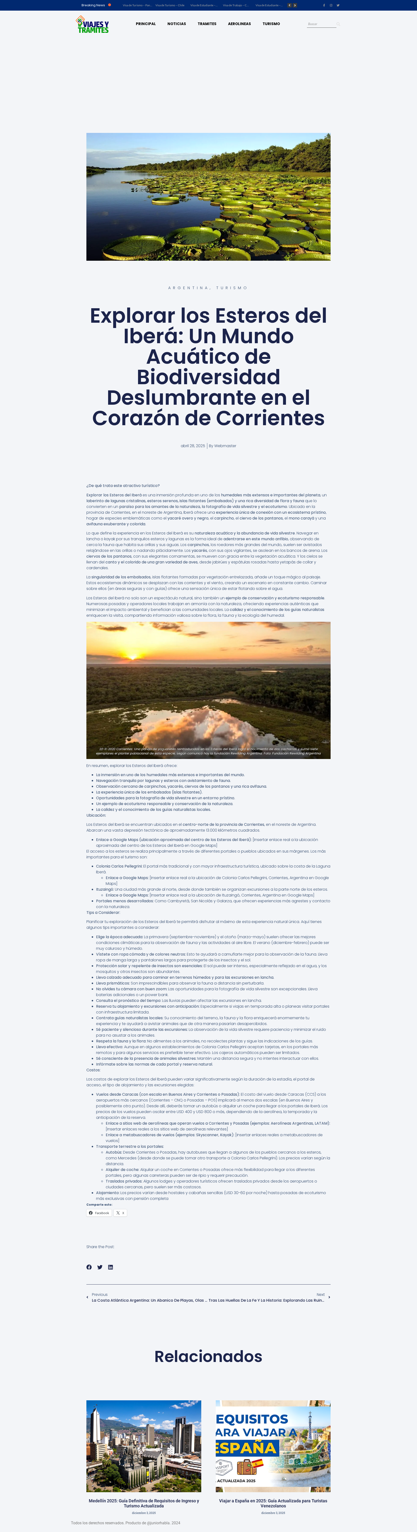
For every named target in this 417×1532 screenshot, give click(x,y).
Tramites (207, 23)
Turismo (271, 23)
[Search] (338, 24)
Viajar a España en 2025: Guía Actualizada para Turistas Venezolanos (273, 1503)
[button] (89, 1267)
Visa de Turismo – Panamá (139, 5)
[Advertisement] (208, 74)
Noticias (176, 23)
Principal (146, 23)
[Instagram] (331, 5)
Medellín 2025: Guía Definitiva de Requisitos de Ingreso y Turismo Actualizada (144, 1503)
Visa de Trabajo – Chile (237, 5)
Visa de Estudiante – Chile (206, 5)
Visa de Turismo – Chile (169, 5)
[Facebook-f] (324, 5)
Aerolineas (239, 23)
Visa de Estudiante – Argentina (275, 5)
